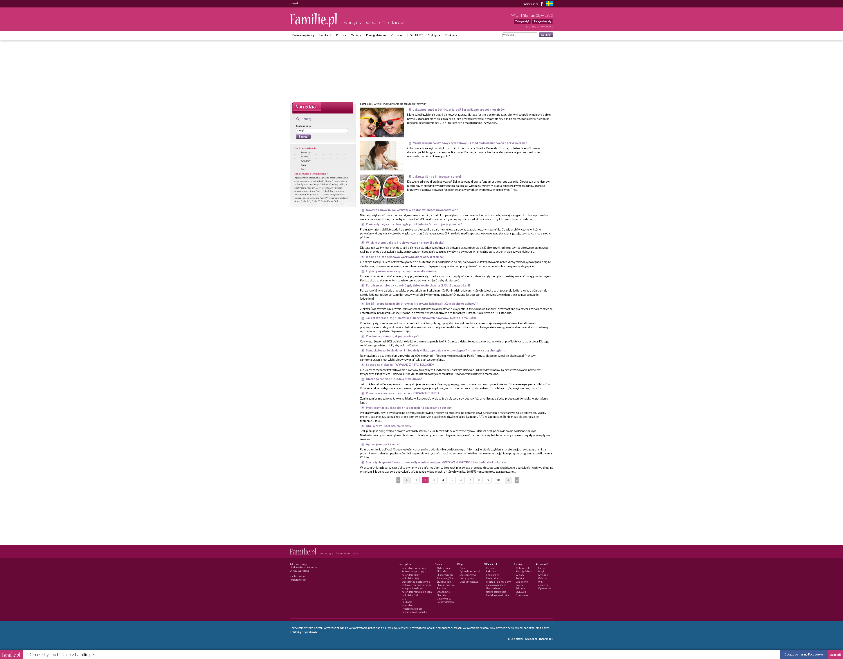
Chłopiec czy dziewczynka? (417, 584)
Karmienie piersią (303, 35)
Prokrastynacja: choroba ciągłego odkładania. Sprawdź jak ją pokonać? (414, 224)
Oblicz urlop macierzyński (416, 581)
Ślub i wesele (444, 581)
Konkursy (451, 35)
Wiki (303, 165)
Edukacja (407, 601)
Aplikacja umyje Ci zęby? (382, 444)
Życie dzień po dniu (470, 571)
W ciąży (356, 35)
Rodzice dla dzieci (412, 608)
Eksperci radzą (445, 574)
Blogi (303, 169)
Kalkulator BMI (410, 595)
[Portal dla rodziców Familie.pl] (314, 26)
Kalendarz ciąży (411, 574)
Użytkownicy (444, 598)
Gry (404, 598)
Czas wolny (522, 595)
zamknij (835, 654)
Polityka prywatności (497, 595)
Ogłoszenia (443, 568)
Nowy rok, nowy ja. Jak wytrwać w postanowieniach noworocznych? (412, 210)
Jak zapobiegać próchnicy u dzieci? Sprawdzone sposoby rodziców (458, 109)
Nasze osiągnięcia (496, 591)
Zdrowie (396, 35)
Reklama (491, 571)
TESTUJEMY (415, 35)
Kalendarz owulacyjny (414, 568)
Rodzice (341, 35)
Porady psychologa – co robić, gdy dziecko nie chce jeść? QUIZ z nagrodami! (418, 285)
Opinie (463, 568)
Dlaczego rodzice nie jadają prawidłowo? (394, 379)
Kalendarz (407, 605)
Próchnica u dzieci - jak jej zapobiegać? (392, 336)
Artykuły (306, 160)
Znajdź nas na (531, 3)
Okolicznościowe (468, 581)
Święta (519, 584)
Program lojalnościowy (498, 581)
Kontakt (490, 568)
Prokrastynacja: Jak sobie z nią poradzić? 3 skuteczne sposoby (409, 407)
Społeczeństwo (467, 574)
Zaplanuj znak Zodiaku (414, 611)
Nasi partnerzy (494, 588)
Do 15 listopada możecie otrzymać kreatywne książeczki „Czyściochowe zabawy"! (422, 303)
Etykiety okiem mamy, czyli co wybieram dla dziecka (401, 271)
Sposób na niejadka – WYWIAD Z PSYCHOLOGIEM (400, 364)
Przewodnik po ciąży (413, 571)
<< (398, 480)
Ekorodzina (443, 571)
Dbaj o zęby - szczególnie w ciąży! (389, 426)
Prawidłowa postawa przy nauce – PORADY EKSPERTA (403, 393)
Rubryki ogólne (445, 578)
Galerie (542, 578)
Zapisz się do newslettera (539, 26)
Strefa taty (443, 595)
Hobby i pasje (466, 578)
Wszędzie (305, 152)
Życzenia (543, 584)
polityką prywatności (304, 632)
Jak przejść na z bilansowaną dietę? (437, 176)
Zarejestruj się (542, 21)
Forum (304, 156)
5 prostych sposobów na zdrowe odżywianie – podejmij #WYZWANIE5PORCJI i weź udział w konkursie (436, 462)
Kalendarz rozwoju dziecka (417, 591)
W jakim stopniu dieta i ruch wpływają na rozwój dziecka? (405, 242)
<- (406, 480)
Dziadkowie (443, 591)
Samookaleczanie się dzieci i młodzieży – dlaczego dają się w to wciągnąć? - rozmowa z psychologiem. (435, 350)
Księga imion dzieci (412, 588)
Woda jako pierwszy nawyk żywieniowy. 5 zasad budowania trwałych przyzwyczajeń (470, 143)
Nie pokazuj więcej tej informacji (530, 639)
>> (516, 480)
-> (508, 480)
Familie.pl (325, 35)
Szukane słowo (304, 125)
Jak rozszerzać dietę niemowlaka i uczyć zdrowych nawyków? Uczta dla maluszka (421, 318)
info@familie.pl (298, 579)
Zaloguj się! (522, 21)
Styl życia (434, 35)
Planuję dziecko (376, 35)
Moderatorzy (493, 578)
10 (498, 480)
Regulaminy (492, 574)
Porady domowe (446, 601)
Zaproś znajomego (496, 584)
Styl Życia (521, 591)
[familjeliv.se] (549, 4)
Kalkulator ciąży (411, 578)
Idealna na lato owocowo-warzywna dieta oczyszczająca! (405, 257)
